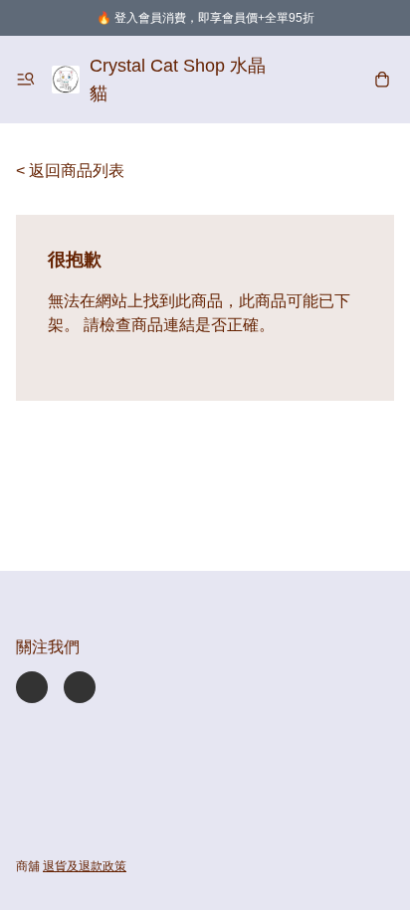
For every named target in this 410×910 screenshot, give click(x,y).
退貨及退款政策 (84, 866)
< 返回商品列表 (70, 170)
